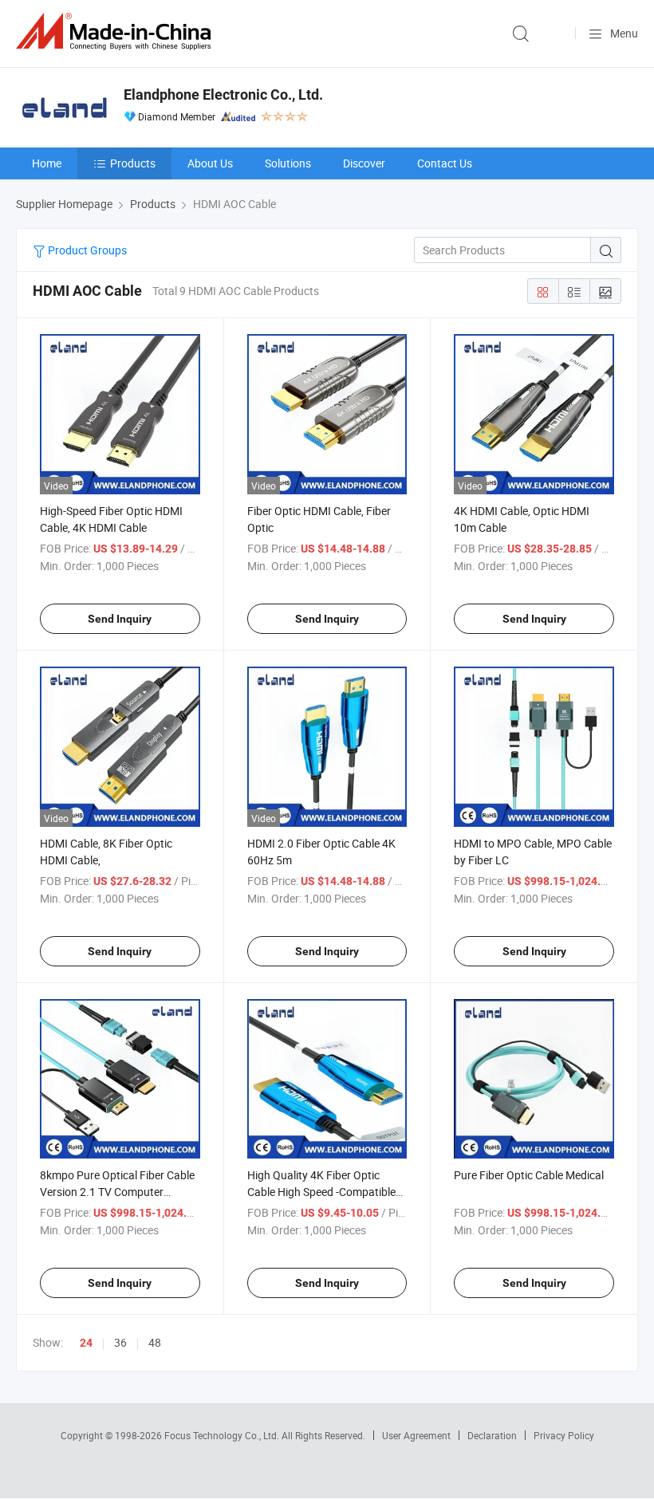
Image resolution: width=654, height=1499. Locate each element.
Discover (364, 163)
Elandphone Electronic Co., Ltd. (223, 94)
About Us (210, 163)
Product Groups (86, 250)
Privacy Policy (564, 1435)
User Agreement (416, 1435)
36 (120, 1342)
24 (86, 1342)
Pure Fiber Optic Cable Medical (529, 1174)
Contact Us (444, 163)
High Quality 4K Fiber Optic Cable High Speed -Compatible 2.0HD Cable (321, 1191)
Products (133, 163)
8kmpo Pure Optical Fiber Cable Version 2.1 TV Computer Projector (117, 1191)
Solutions (288, 163)
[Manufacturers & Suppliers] (116, 31)
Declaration (492, 1435)
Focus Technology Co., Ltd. (223, 1435)
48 (154, 1342)
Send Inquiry (120, 618)
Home (46, 163)
